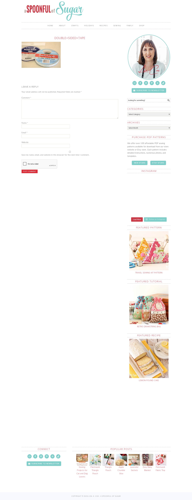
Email (25, 133)
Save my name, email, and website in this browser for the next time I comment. (55, 155)
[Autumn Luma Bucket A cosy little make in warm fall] (160, 195)
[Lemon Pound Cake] (148, 358)
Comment (26, 98)
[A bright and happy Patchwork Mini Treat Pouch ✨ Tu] (137, 182)
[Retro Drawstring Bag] (148, 304)
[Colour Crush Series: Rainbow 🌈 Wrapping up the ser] (160, 208)
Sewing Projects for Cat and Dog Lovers (82, 472)
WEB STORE (140, 163)
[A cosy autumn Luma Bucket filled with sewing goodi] (160, 182)
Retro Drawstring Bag (149, 326)
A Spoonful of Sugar (97, 11)
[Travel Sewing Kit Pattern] (148, 250)
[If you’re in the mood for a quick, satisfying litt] (137, 208)
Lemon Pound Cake (149, 380)
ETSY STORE (158, 163)
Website (25, 142)
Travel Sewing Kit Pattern (148, 272)
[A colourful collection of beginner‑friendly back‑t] (137, 195)
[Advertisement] (159, 408)
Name (25, 123)
